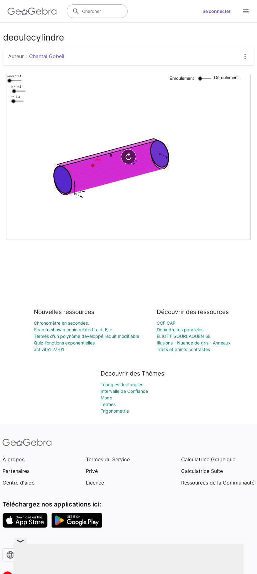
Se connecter (216, 11)
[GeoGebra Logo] (32, 11)
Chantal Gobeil (46, 56)
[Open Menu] (245, 11)
